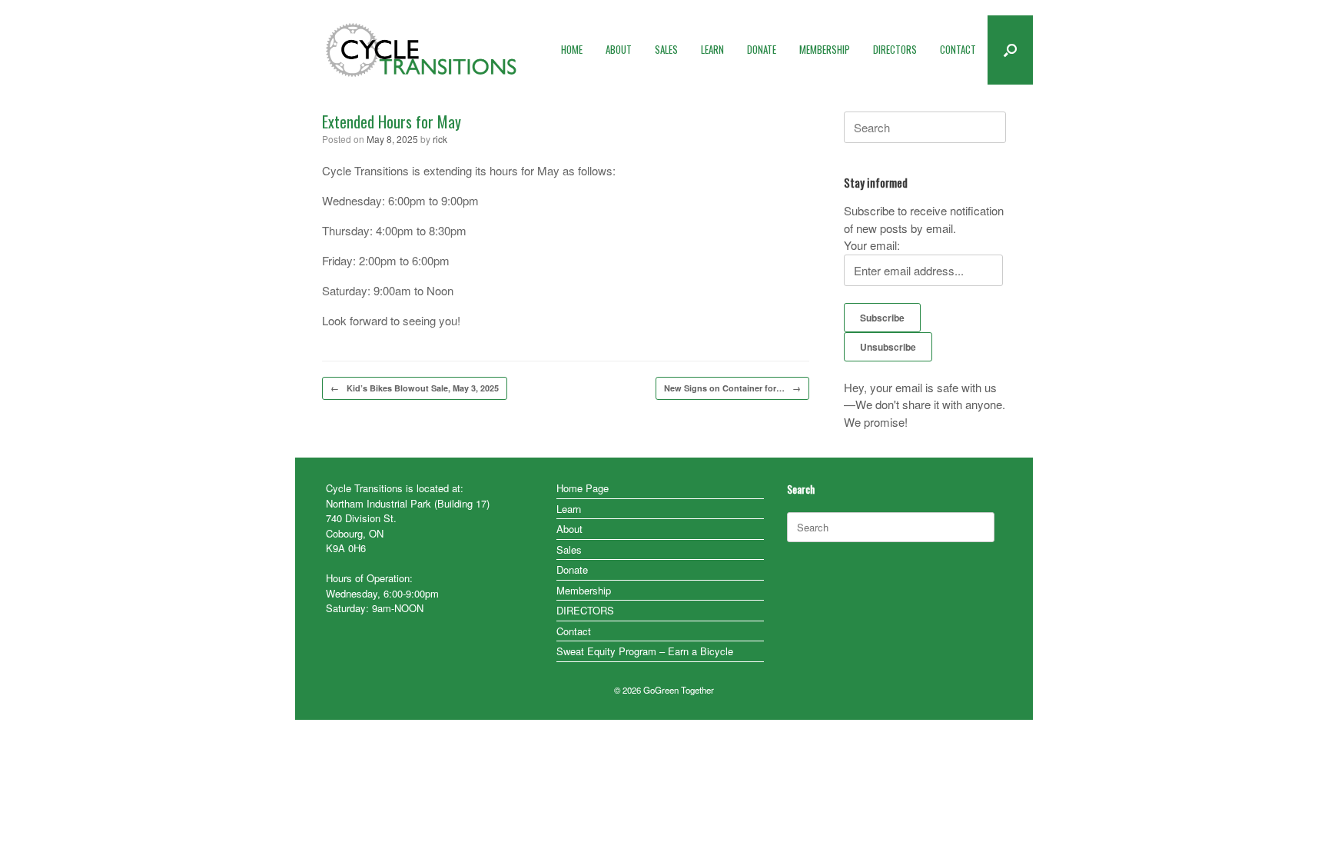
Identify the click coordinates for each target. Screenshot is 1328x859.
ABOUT (619, 49)
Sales (569, 549)
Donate (572, 569)
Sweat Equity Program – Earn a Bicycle (644, 651)
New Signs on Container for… (732, 388)
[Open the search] (1010, 50)
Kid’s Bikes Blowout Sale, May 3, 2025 (414, 388)
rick (440, 138)
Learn (568, 508)
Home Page (582, 488)
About (569, 528)
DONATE (761, 49)
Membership (583, 590)
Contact (573, 631)
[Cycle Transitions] (422, 50)
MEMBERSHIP (824, 49)
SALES (666, 49)
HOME (572, 49)
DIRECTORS (895, 49)
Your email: (872, 245)
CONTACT (958, 49)
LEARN (712, 49)
